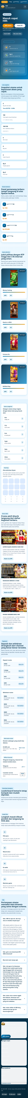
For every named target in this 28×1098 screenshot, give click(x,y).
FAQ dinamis (4, 1064)
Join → (23, 766)
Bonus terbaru (5, 1052)
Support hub (4, 1060)
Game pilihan (4, 1044)
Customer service (6, 1083)
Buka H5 (19, 25)
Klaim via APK (8, 559)
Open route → (22, 748)
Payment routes (5, 1056)
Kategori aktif (4, 1048)
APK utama (8, 25)
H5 (11, 295)
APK (5, 295)
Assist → (22, 774)
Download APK (5, 1071)
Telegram (3, 1079)
